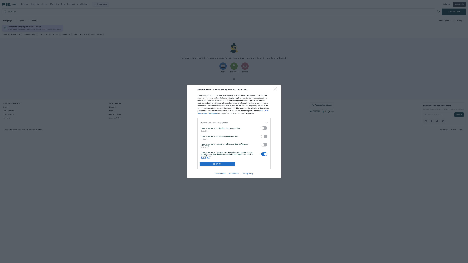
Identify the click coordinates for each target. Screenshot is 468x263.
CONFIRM (217, 164)
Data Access (234, 173)
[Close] (276, 89)
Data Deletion (220, 173)
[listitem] (234, 122)
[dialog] (234, 131)
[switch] (264, 128)
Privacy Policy (248, 173)
